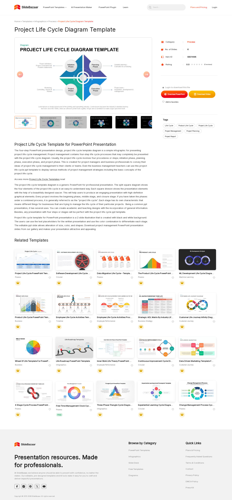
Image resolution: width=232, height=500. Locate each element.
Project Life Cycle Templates (44, 179)
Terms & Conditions (195, 463)
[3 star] (197, 64)
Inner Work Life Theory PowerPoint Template (114, 361)
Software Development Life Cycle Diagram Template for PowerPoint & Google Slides (73, 273)
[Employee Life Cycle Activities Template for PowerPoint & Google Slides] (74, 303)
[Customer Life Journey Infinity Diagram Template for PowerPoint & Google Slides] (197, 303)
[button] (48, 75)
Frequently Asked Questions (199, 456)
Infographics (40, 21)
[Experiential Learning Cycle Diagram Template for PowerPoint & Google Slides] (156, 391)
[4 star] (199, 64)
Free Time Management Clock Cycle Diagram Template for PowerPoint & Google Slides (73, 406)
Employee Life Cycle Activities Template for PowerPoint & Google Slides (73, 317)
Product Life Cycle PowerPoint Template (32, 317)
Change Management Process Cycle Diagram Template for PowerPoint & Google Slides (197, 405)
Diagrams (133, 475)
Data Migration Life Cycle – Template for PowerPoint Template (114, 273)
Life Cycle (169, 126)
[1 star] (192, 64)
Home (17, 21)
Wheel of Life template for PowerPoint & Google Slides (32, 361)
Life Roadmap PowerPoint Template (73, 361)
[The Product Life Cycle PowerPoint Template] (156, 259)
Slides (203, 94)
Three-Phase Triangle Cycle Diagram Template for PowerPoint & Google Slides (114, 405)
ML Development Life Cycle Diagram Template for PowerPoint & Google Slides (197, 273)
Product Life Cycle (186, 126)
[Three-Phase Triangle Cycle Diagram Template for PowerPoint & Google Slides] (115, 391)
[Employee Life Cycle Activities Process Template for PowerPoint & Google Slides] (115, 303)
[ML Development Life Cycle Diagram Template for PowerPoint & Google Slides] (197, 259)
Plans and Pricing (198, 7)
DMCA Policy (192, 481)
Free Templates (136, 469)
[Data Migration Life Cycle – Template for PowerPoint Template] (115, 259)
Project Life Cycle (205, 126)
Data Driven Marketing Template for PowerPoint (197, 361)
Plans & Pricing (193, 450)
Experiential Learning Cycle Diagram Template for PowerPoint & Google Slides (155, 405)
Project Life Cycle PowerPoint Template (32, 273)
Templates (27, 21)
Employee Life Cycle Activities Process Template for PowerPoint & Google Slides (114, 317)
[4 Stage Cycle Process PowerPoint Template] (33, 391)
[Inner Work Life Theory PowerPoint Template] (115, 347)
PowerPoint (176, 94)
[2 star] (194, 64)
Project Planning (192, 131)
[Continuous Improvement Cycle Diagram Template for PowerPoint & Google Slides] (156, 347)
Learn (125, 7)
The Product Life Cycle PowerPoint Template (155, 273)
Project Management (173, 131)
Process (52, 21)
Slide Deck (134, 463)
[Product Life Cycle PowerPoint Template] (33, 303)
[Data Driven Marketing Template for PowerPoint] (197, 347)
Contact (189, 469)
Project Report (170, 136)
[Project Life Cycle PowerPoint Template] (33, 259)
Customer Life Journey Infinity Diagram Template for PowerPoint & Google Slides (197, 317)
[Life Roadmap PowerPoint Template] (74, 347)
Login (214, 7)
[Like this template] (50, 278)
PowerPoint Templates (53, 7)
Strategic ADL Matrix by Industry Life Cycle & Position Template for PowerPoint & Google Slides (155, 317)
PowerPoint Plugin (107, 7)
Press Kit (190, 487)
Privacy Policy (192, 475)
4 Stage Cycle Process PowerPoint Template (32, 405)
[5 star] (202, 64)
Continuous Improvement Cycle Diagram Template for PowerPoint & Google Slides (155, 361)
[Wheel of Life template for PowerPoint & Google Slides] (33, 347)
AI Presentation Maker (81, 7)
